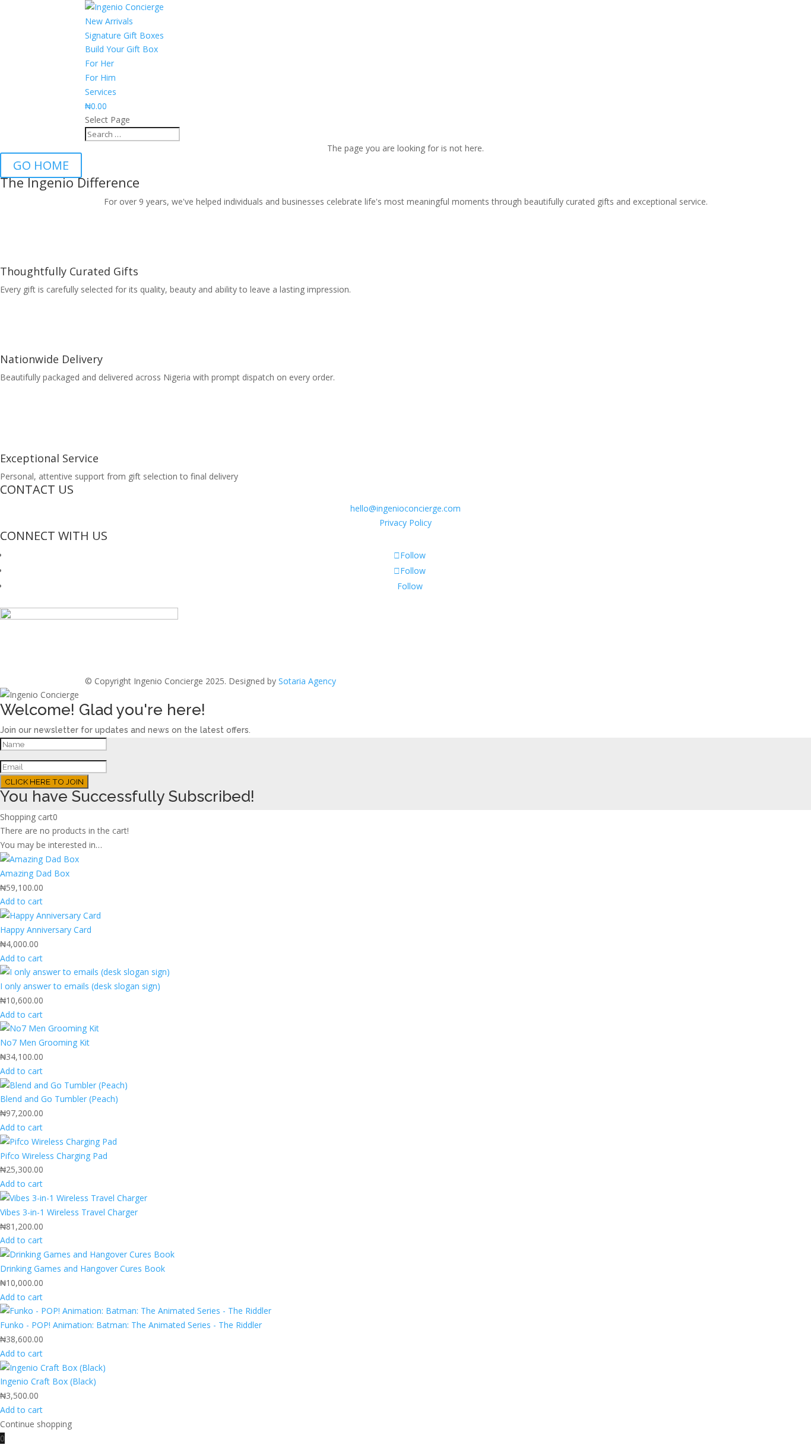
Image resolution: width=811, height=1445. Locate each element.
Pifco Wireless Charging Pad (53, 1155)
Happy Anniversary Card (45, 929)
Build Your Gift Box (121, 49)
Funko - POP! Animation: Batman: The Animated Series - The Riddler (131, 1324)
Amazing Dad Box (34, 873)
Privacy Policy (405, 522)
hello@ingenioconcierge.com (405, 508)
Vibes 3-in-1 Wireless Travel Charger (69, 1212)
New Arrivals (109, 21)
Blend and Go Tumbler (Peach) (59, 1098)
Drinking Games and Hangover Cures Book (82, 1268)
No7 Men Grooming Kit (45, 1042)
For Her (99, 63)
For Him (100, 77)
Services (100, 91)
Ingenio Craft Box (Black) (48, 1381)
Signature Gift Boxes (124, 35)
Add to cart (21, 901)
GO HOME (41, 165)
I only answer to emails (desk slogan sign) (80, 986)
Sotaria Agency (307, 681)
